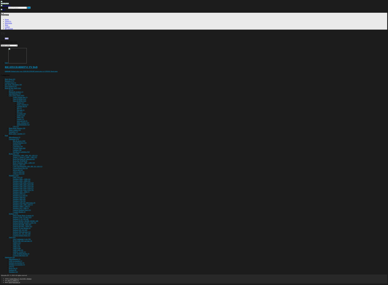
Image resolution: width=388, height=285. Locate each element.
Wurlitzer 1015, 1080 (21, 208)
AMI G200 (18, 250)
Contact (7, 27)
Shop (6, 25)
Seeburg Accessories (16, 263)
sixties (21, 115)
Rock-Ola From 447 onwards (24, 159)
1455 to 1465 (18, 172)
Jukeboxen (10, 257)
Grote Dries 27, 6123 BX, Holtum (20, 279)
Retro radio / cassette (17, 134)
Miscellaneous (14, 137)
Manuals (9, 81)
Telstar (20, 103)
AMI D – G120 (19, 252)
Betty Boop (10, 79)
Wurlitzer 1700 (19, 201)
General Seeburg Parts (21, 235)
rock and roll (22, 121)
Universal (14, 139)
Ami (12, 237)
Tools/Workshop (19, 143)
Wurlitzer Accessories (17, 265)
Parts (6, 135)
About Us (8, 21)
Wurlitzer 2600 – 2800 (21, 181)
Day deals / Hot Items (13, 84)
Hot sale (20, 110)
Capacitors (18, 146)
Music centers (15, 130)
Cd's (16, 126)
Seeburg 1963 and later (22, 232)
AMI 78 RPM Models (21, 254)
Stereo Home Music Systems (23, 215)
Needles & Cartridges (21, 152)
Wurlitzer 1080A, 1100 (21, 206)
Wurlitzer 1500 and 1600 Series (24, 203)
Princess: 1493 (19, 164)
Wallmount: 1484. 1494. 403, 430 (25, 155)
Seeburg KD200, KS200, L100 (24, 223)
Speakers (17, 144)
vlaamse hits (22, 106)
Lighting (17, 150)
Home (7, 19)
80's (19, 112)
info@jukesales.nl (14, 282)
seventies (21, 114)
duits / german (23, 123)
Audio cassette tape (20, 97)
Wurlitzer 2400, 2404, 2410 (23, 184)
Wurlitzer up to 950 (20, 195)
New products (11, 86)
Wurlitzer (14, 175)
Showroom (8, 23)
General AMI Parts (20, 255)
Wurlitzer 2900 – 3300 (21, 179)
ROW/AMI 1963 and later (22, 241)
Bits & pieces (19, 141)
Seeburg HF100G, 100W (22, 226)
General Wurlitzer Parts (22, 210)
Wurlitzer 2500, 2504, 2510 (23, 183)
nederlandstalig (23, 124)
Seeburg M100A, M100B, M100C (25, 221)
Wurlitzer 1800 (19, 199)
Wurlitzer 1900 (19, 197)
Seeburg (13, 214)
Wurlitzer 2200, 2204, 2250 (23, 188)
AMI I (16, 246)
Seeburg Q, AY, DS (21, 219)
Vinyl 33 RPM (19, 99)
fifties (20, 117)
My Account (9, 29)
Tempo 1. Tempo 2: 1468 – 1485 (25, 157)
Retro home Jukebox (17, 128)
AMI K (17, 243)
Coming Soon (10, 83)
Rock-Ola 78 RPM (20, 161)
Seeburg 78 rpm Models (22, 228)
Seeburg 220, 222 (20, 230)
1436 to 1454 (18, 174)
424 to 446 (18, 170)
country (20, 119)
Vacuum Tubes (19, 148)
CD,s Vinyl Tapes (16, 95)
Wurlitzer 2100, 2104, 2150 (23, 190)
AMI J (16, 244)
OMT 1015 (17, 177)
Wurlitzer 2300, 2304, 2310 (23, 186)
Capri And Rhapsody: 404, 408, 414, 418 (27, 166)
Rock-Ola (14, 154)
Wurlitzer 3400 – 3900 (21, 192)
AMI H (17, 248)
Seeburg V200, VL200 (22, 217)
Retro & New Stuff (13, 88)
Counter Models (19, 212)
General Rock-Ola (20, 168)
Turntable (13, 132)
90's (19, 108)
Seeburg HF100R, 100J (22, 224)
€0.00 (6, 38)
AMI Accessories (15, 261)
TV (11, 90)
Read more (54, 71)
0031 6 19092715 (13, 280)
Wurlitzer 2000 (19, 194)
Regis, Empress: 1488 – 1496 (24, 163)
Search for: (4, 7)
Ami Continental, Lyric (22, 239)
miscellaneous (15, 94)
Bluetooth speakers (16, 92)
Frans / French (22, 104)
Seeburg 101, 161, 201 (22, 234)
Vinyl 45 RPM (19, 101)
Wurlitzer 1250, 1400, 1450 (23, 204)
